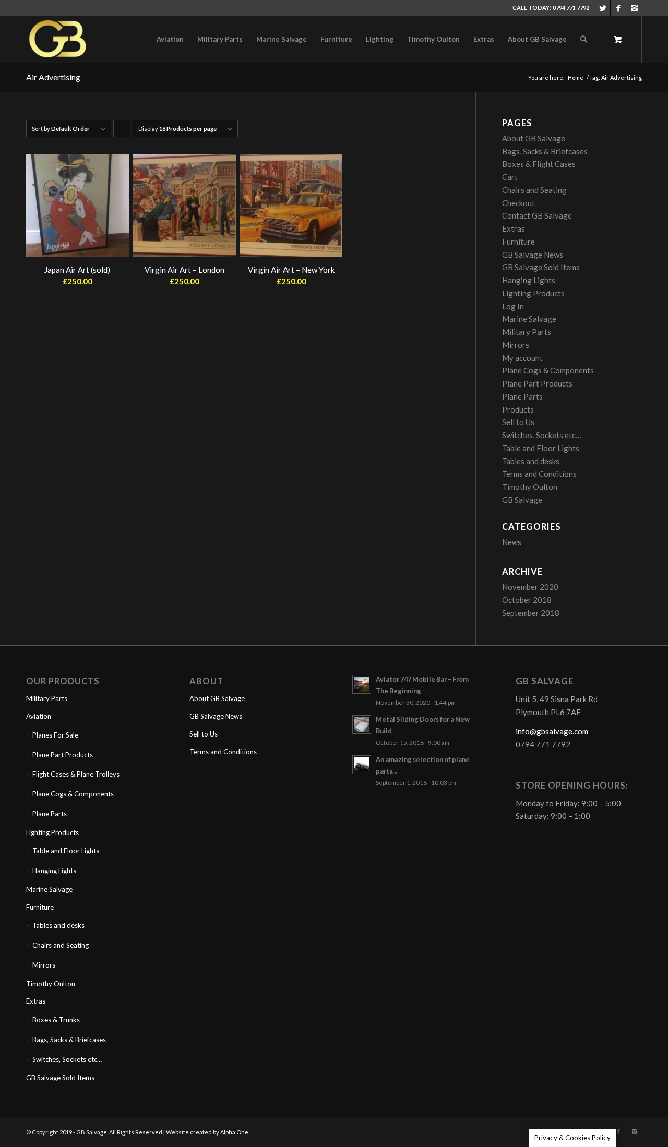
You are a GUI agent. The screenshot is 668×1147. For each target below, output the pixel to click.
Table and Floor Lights (540, 448)
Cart (510, 177)
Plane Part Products (537, 383)
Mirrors (515, 344)
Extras (513, 228)
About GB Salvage (533, 138)
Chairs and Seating (534, 190)
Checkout (518, 203)
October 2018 (527, 600)
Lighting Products (533, 293)
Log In (513, 306)
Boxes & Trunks (56, 1020)
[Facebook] (618, 8)
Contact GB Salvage (537, 215)
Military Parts (526, 331)
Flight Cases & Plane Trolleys (76, 774)
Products (518, 409)
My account (522, 358)
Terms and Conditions (539, 473)
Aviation (38, 716)
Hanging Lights (528, 280)
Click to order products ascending (122, 131)
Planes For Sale (55, 735)
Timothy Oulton (529, 486)
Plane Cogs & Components (548, 370)
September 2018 (530, 613)
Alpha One (234, 1132)
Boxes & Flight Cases (539, 163)
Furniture (518, 241)
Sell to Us (518, 422)
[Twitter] (602, 8)
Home (575, 77)
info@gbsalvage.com (552, 731)
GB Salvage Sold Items (541, 267)
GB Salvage (522, 499)
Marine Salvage (529, 318)
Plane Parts (522, 396)
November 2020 (530, 586)
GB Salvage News (532, 254)
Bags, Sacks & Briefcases (545, 151)
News (511, 542)
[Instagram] (634, 8)
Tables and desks (530, 461)
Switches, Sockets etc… (541, 435)
